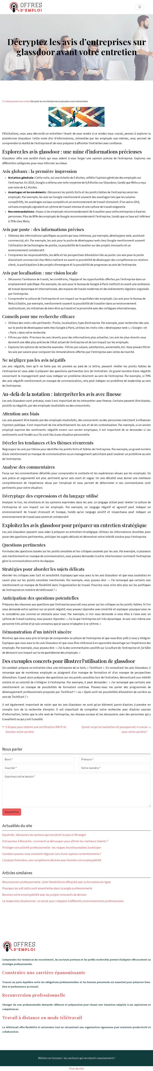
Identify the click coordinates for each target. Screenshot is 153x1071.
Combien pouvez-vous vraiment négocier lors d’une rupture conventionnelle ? (51, 854)
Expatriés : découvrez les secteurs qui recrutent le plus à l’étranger (44, 835)
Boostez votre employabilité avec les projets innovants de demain (44, 895)
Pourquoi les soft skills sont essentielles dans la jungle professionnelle (47, 888)
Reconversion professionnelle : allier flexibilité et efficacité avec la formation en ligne (56, 882)
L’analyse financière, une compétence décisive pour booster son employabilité (51, 860)
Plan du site (76, 1069)
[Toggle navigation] (139, 7)
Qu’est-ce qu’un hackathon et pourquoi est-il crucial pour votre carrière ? (114, 729)
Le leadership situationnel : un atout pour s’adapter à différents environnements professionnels (63, 901)
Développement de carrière (17, 101)
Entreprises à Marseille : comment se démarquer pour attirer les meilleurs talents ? (55, 841)
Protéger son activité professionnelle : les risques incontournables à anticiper (51, 848)
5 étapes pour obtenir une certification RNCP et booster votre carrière (36, 729)
